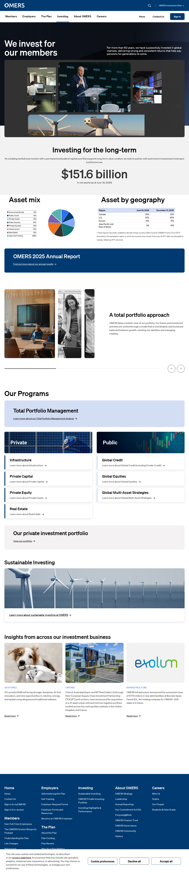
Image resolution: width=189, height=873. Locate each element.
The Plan (46, 16)
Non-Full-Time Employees (18, 823)
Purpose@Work (123, 814)
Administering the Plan (53, 793)
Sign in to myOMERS (15, 804)
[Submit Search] (149, 5)
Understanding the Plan (16, 838)
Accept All (166, 861)
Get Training (47, 798)
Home (9, 788)
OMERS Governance (126, 825)
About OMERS (82, 16)
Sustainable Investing (89, 793)
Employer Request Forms (54, 804)
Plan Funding (48, 838)
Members (11, 16)
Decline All (134, 861)
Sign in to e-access (14, 809)
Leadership (121, 798)
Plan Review (47, 843)
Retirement (10, 848)
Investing (62, 16)
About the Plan (49, 832)
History (119, 836)
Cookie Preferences (102, 861)
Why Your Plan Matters (53, 848)
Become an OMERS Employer (56, 818)
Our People (158, 804)
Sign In (177, 16)
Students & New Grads (164, 809)
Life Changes (11, 843)
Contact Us (10, 798)
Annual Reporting (124, 804)
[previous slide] (171, 368)
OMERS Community (125, 830)
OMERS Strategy (123, 793)
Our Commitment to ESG (128, 809)
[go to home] (14, 5)
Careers (101, 16)
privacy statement (21, 857)
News (7, 793)
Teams (155, 798)
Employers (29, 16)
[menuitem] (11, 16)
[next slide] (181, 368)
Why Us (156, 793)
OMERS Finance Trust (126, 820)
